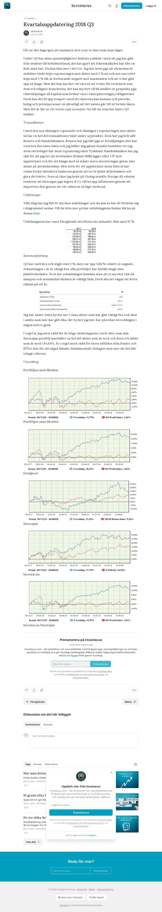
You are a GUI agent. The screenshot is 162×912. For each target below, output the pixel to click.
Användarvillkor (104, 819)
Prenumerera (132, 5)
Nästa (128, 701)
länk (36, 213)
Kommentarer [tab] (32, 724)
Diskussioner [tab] (51, 764)
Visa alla (31, 841)
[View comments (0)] (34, 42)
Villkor (92, 889)
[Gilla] (26, 42)
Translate (30, 18)
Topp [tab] (27, 764)
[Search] (110, 6)
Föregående (37, 701)
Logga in (151, 5)
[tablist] (38, 724)
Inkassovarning (105, 889)
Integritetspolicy (80, 826)
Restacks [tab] (48, 724)
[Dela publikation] (117, 6)
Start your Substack (72, 897)
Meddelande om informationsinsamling (85, 823)
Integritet (82, 889)
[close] (111, 772)
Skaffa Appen (96, 897)
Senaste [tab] (37, 764)
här (79, 68)
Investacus (36, 31)
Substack (64, 905)
